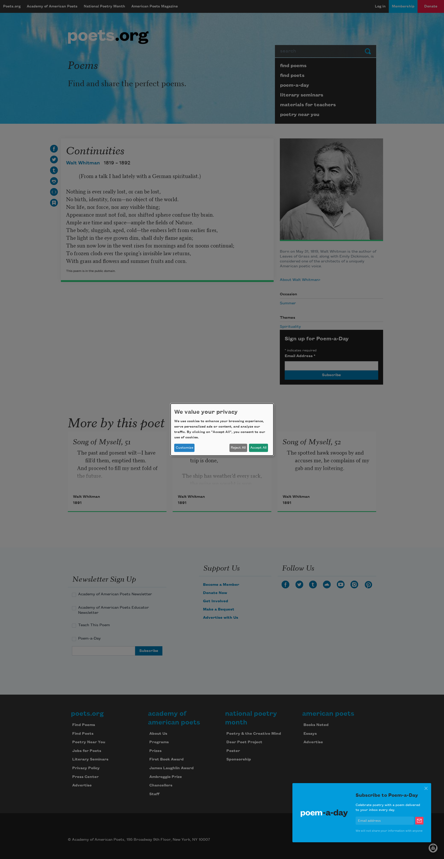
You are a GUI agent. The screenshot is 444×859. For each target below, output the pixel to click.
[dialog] (222, 429)
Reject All (238, 447)
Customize (184, 447)
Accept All (258, 447)
